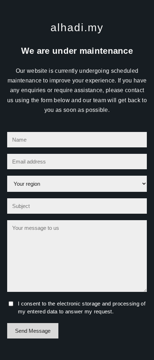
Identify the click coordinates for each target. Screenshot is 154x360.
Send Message (32, 331)
